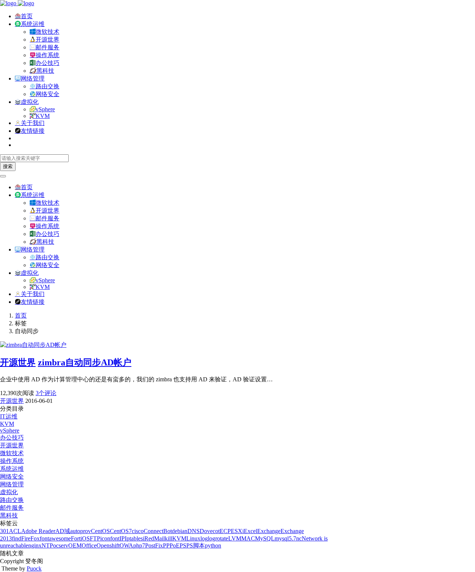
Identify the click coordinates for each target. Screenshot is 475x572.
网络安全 (47, 94)
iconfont (109, 538)
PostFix (154, 545)
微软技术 (47, 32)
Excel (250, 531)
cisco (138, 531)
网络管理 (33, 78)
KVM (43, 116)
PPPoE (171, 545)
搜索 (8, 166)
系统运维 (33, 24)
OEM (75, 545)
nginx (35, 545)
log (204, 538)
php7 (139, 545)
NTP (47, 545)
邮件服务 (47, 47)
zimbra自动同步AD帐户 (84, 362)
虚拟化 (30, 102)
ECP (225, 531)
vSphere (45, 109)
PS (183, 545)
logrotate (218, 538)
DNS (193, 531)
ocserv (60, 545)
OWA (126, 545)
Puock (34, 568)
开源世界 (47, 39)
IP (122, 538)
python (213, 545)
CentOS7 (121, 531)
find (16, 538)
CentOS (100, 531)
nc (299, 538)
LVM (234, 538)
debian (179, 531)
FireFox (30, 538)
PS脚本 (195, 545)
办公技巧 (47, 63)
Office (89, 545)
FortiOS (80, 538)
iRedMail (154, 538)
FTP (95, 538)
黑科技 (45, 71)
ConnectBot (158, 531)
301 (4, 531)
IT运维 (8, 416)
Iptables (134, 538)
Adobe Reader (38, 531)
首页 (27, 16)
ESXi (237, 531)
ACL (15, 531)
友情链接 (33, 131)
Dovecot (210, 531)
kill (168, 538)
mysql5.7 (285, 538)
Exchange (269, 531)
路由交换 (47, 86)
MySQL (265, 538)
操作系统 (47, 55)
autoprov (80, 531)
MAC (248, 538)
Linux (193, 538)
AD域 (62, 531)
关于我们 (33, 123)
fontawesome (55, 538)
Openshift (107, 545)
